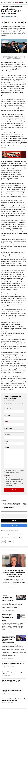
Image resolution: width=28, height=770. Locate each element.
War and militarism (6, 537)
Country (6, 441)
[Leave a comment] (21, 22)
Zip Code (6, 434)
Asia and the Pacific (17, 537)
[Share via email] (15, 22)
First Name (7, 409)
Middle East (10, 541)
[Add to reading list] (25, 22)
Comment (6, 447)
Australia (21, 534)
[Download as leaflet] (18, 22)
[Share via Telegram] (12, 22)
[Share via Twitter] (6, 22)
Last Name (7, 415)
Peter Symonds (4, 16)
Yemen (3, 541)
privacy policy (11, 485)
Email (5, 421)
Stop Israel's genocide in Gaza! (9, 534)
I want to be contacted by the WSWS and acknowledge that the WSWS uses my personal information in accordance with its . (14, 481)
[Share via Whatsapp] (9, 22)
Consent (6, 475)
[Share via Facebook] (2, 22)
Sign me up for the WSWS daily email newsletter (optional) (15, 471)
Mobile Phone (8, 428)
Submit (14, 490)
